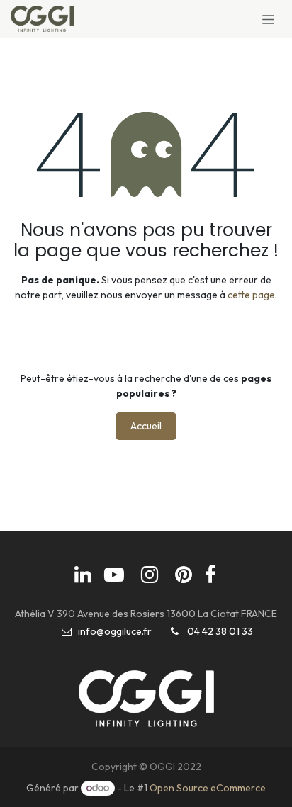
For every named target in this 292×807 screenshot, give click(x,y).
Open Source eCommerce (208, 787)
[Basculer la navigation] (268, 19)
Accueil (146, 425)
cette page (251, 294)
